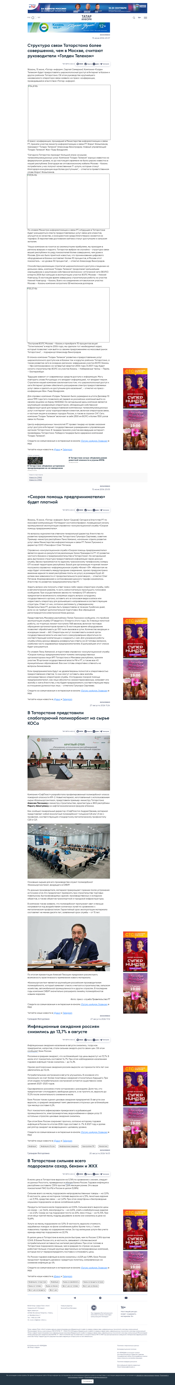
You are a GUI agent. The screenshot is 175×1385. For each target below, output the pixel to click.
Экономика (105, 35)
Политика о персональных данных (128, 1345)
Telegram (67, 450)
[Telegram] (75, 1298)
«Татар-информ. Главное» (94, 441)
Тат (38, 17)
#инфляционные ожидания (68, 1146)
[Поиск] (134, 18)
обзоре (69, 1183)
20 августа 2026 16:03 (99, 1153)
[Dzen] (100, 1298)
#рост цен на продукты (36, 1290)
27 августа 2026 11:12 (100, 1019)
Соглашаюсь (87, 1381)
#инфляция (32, 1146)
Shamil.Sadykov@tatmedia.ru (126, 1367)
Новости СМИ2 (35, 477)
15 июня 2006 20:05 (101, 489)
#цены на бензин (52, 1286)
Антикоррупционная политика (126, 1349)
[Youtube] (126, 1298)
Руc (29, 17)
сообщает (33, 1051)
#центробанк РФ (88, 1146)
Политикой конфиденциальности (96, 1377)
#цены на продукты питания (93, 1282)
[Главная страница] (86, 17)
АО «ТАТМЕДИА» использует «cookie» (128, 1352)
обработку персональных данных (147, 1375)
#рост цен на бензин (90, 1286)
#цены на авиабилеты (71, 1282)
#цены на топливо (34, 1286)
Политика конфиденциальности (127, 1361)
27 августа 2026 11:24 (100, 705)
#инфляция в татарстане (37, 1282)
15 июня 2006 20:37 (101, 38)
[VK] (49, 1298)
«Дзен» (56, 450)
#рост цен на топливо (70, 1286)
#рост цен (53, 1290)
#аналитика (103, 1146)
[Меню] (145, 17)
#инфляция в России (48, 1146)
